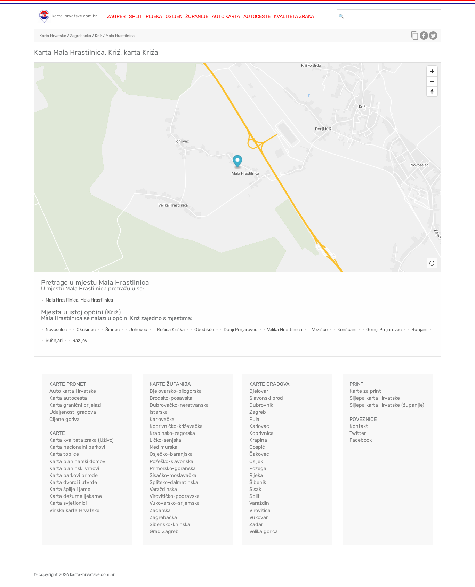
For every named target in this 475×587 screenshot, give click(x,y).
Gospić (257, 447)
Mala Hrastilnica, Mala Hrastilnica (79, 300)
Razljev (79, 340)
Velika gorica (263, 531)
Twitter (357, 433)
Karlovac (259, 426)
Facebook (360, 440)
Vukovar (258, 518)
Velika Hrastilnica (284, 329)
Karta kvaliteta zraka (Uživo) (81, 440)
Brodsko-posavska (171, 398)
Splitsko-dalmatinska (174, 482)
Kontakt (358, 426)
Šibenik (257, 482)
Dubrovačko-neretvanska (179, 405)
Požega (257, 468)
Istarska (159, 412)
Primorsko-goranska (173, 468)
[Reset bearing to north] (432, 91)
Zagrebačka (80, 35)
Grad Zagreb (164, 531)
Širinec (112, 329)
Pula (254, 419)
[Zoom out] (432, 81)
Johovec (138, 329)
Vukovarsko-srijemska (175, 503)
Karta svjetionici (68, 503)
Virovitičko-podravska (175, 496)
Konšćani (346, 329)
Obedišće (204, 329)
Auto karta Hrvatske (72, 391)
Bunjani (419, 329)
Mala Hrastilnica (120, 35)
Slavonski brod (266, 398)
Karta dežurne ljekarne (75, 496)
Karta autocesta (68, 398)
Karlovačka (162, 419)
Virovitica (260, 511)
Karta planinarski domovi (77, 461)
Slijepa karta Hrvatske (374, 398)
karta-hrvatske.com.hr (74, 16)
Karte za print (365, 391)
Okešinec (86, 329)
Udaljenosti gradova (72, 412)
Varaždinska (163, 489)
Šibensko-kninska (170, 524)
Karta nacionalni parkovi (77, 447)
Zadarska (160, 511)
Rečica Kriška (171, 329)
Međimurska (163, 447)
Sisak (255, 489)
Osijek (174, 16)
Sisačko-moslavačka (173, 475)
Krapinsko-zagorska (172, 433)
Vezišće (320, 329)
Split (135, 16)
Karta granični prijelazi (75, 405)
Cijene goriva (64, 419)
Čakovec (259, 454)
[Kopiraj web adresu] (415, 37)
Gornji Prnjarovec (384, 329)
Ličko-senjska (165, 440)
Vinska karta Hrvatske (74, 511)
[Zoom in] (432, 71)
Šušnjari (54, 340)
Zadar (256, 524)
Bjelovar (258, 391)
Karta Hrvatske (53, 35)
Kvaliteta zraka (294, 16)
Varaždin (259, 503)
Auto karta (226, 16)
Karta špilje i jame (69, 489)
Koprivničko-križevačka (176, 426)
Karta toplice (64, 454)
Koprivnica (261, 433)
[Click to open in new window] (424, 37)
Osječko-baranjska (171, 454)
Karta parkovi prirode (73, 475)
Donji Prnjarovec (240, 329)
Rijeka (154, 16)
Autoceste (257, 16)
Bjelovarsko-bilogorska (176, 391)
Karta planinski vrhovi (74, 468)
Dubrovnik (261, 405)
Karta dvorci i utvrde (73, 482)
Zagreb (116, 16)
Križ (98, 35)
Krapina (258, 440)
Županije (196, 16)
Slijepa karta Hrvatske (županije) (386, 405)
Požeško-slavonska (171, 461)
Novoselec (56, 329)
